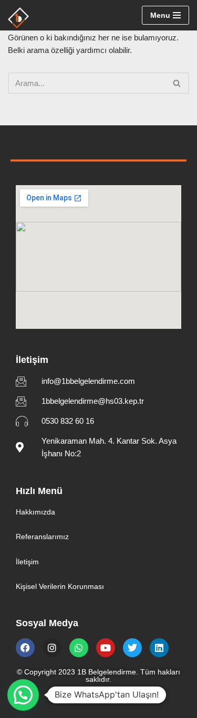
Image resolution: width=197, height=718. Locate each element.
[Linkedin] (159, 647)
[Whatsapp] (78, 647)
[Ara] (177, 83)
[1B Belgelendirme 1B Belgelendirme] (18, 17)
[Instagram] (52, 647)
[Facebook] (25, 647)
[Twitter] (132, 647)
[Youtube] (105, 647)
